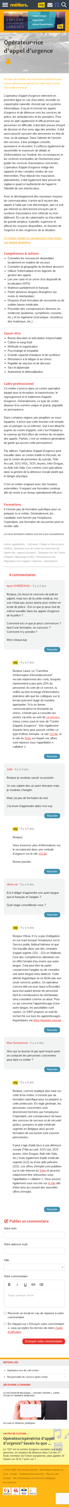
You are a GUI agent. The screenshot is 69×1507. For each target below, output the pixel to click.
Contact (7, 1478)
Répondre (52, 649)
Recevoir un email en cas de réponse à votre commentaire (36, 1315)
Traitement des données (31, 1474)
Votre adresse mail (15, 1244)
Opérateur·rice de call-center (23, 1370)
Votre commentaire (16, 1276)
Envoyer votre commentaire (43, 1341)
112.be (53, 734)
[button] (9, 1284)
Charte (13, 1474)
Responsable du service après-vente (27, 1376)
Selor (28, 738)
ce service (52, 717)
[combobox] (34, 1267)
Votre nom (10, 1228)
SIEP (13, 1470)
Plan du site (52, 1474)
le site (51, 1183)
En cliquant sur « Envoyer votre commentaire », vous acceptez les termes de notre (36, 1328)
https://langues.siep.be (47, 1020)
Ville (6, 1260)
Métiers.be (19, 4)
